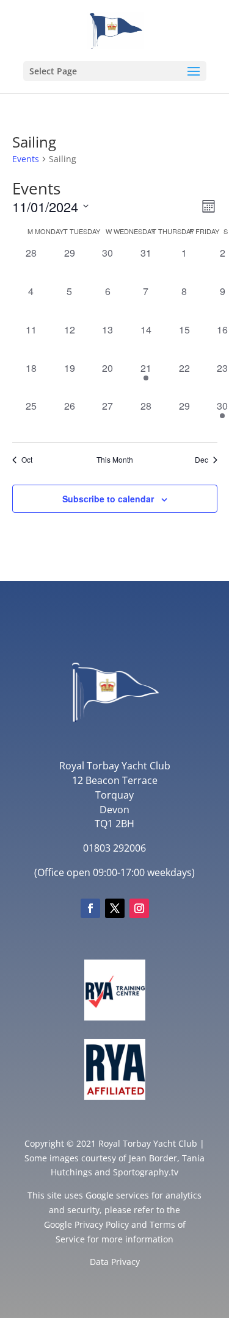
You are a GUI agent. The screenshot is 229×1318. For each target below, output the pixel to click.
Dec (201, 460)
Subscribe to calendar (108, 499)
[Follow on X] (115, 908)
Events (25, 159)
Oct (26, 460)
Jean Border (153, 1158)
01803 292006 (114, 848)
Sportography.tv (145, 1172)
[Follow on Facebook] (90, 908)
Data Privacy (115, 1261)
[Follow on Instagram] (139, 908)
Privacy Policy (102, 1224)
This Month (114, 460)
